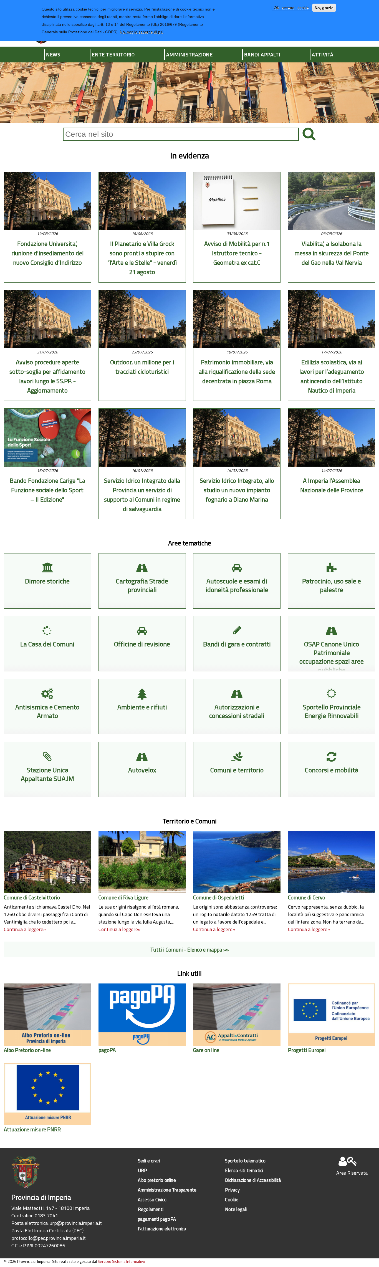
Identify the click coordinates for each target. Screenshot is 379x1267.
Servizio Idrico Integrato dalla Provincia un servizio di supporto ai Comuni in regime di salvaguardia (142, 495)
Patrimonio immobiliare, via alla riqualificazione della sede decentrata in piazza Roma (237, 371)
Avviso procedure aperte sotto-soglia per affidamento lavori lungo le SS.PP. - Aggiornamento (47, 376)
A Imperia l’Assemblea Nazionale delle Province (331, 485)
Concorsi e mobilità (331, 770)
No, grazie (324, 8)
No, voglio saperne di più (141, 32)
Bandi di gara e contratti (237, 644)
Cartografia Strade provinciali (142, 585)
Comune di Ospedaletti (218, 897)
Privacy (232, 1189)
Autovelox (142, 770)
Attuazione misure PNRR (32, 1129)
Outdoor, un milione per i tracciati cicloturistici (142, 366)
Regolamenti (150, 1209)
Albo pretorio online (157, 1180)
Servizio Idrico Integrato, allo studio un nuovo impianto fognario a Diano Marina (237, 490)
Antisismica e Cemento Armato (47, 711)
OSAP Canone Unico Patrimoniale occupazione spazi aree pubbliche (331, 657)
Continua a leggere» (25, 929)
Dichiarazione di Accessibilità (253, 1180)
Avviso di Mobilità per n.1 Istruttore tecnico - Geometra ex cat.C (237, 253)
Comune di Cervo (306, 897)
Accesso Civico (152, 1199)
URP (142, 1170)
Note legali (236, 1209)
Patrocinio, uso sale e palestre (331, 585)
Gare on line (206, 1050)
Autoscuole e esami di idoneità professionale (237, 585)
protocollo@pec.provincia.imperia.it (48, 1238)
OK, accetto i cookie (291, 8)
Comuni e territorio (237, 770)
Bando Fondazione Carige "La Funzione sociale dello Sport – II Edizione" (47, 490)
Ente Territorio (113, 54)
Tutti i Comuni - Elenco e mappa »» (189, 949)
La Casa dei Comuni (47, 644)
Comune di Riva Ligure (123, 897)
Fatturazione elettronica (162, 1228)
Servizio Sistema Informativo (121, 1261)
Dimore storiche (47, 581)
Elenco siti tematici (244, 1170)
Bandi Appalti (262, 54)
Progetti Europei (307, 1050)
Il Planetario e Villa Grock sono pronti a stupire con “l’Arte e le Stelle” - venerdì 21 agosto (142, 258)
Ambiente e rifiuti (142, 707)
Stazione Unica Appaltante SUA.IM (47, 774)
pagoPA (107, 1050)
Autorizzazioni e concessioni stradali (236, 711)
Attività (322, 54)
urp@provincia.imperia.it (76, 1223)
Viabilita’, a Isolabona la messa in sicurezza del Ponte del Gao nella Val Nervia (331, 253)
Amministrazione (189, 54)
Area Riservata (352, 1173)
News (53, 54)
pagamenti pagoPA (157, 1218)
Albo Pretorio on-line (27, 1050)
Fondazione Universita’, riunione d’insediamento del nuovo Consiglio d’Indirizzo (47, 253)
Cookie (231, 1199)
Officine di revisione (142, 644)
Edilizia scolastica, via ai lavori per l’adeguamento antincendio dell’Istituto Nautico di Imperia (331, 376)
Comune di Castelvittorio (32, 897)
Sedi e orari (149, 1160)
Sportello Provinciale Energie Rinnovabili (332, 711)
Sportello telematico (245, 1160)
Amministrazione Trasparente (167, 1189)
